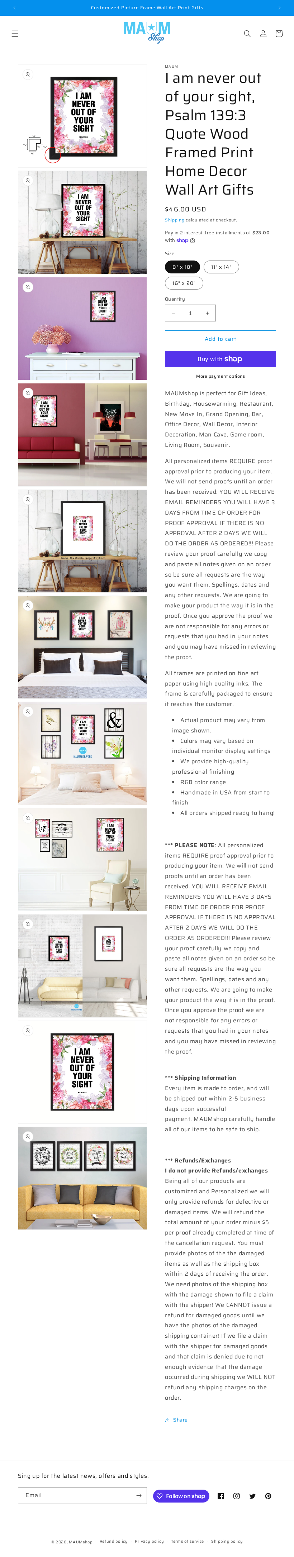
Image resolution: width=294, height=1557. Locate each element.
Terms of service (187, 1541)
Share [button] (180, 1420)
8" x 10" (182, 267)
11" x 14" (221, 267)
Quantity (175, 299)
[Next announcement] (280, 8)
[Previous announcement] (14, 8)
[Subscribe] (139, 1495)
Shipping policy (227, 1541)
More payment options (220, 376)
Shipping (175, 219)
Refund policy (114, 1541)
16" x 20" (184, 283)
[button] (15, 34)
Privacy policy (149, 1541)
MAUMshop (81, 1542)
